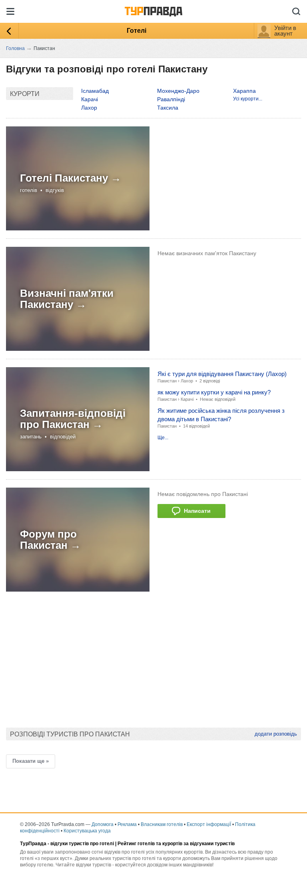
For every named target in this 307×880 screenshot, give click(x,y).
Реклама (127, 824)
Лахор (89, 107)
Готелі (136, 30)
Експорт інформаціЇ (209, 824)
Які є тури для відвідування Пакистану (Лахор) (222, 373)
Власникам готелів (162, 824)
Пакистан (167, 380)
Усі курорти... (247, 99)
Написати (196, 511)
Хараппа (244, 91)
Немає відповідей (217, 399)
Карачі (89, 99)
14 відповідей (196, 426)
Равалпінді (171, 99)
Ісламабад (95, 91)
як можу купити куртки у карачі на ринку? (214, 392)
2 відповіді (209, 380)
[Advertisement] (151, 656)
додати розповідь (276, 734)
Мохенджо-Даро (178, 91)
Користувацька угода (87, 831)
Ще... (162, 437)
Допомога (103, 824)
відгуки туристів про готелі (82, 843)
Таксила (167, 107)
